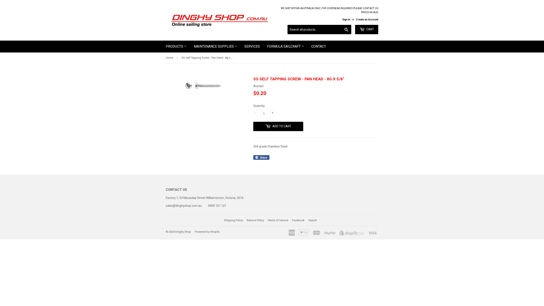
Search (312, 220)
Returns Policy (255, 220)
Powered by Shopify (207, 231)
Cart (370, 29)
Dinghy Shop (183, 231)
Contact (318, 46)
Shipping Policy (233, 220)
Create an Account (367, 19)
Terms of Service (278, 220)
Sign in (346, 19)
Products (175, 46)
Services (252, 46)
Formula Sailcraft (284, 46)
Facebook (298, 220)
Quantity (259, 106)
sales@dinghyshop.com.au (184, 205)
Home (169, 57)
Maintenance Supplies (214, 46)
